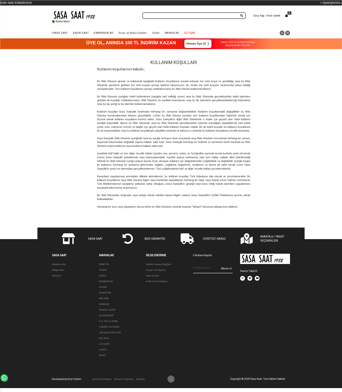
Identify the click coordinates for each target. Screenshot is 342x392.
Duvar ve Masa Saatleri (132, 32)
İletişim (56, 275)
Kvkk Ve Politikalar (157, 281)
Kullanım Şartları (124, 379)
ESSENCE (104, 304)
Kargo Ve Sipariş (156, 270)
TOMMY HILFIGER (109, 327)
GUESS (103, 287)
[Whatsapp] (4, 377)
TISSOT (103, 270)
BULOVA (104, 338)
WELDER (104, 298)
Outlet (156, 32)
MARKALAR (172, 32)
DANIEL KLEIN (107, 309)
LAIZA (103, 349)
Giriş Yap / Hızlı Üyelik (266, 15)
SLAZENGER (106, 315)
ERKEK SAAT (60, 32)
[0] (286, 15)
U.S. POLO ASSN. (108, 321)
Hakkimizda (59, 264)
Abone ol (226, 268)
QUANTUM (105, 292)
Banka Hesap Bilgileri (158, 264)
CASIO (102, 275)
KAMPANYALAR (103, 32)
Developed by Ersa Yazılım (66, 379)
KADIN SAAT (81, 32)
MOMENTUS (106, 281)
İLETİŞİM (189, 32)
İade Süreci (152, 275)
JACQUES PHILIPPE (110, 332)
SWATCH (104, 264)
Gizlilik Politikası (102, 379)
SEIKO (102, 355)
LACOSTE (104, 344)
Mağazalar (58, 270)
